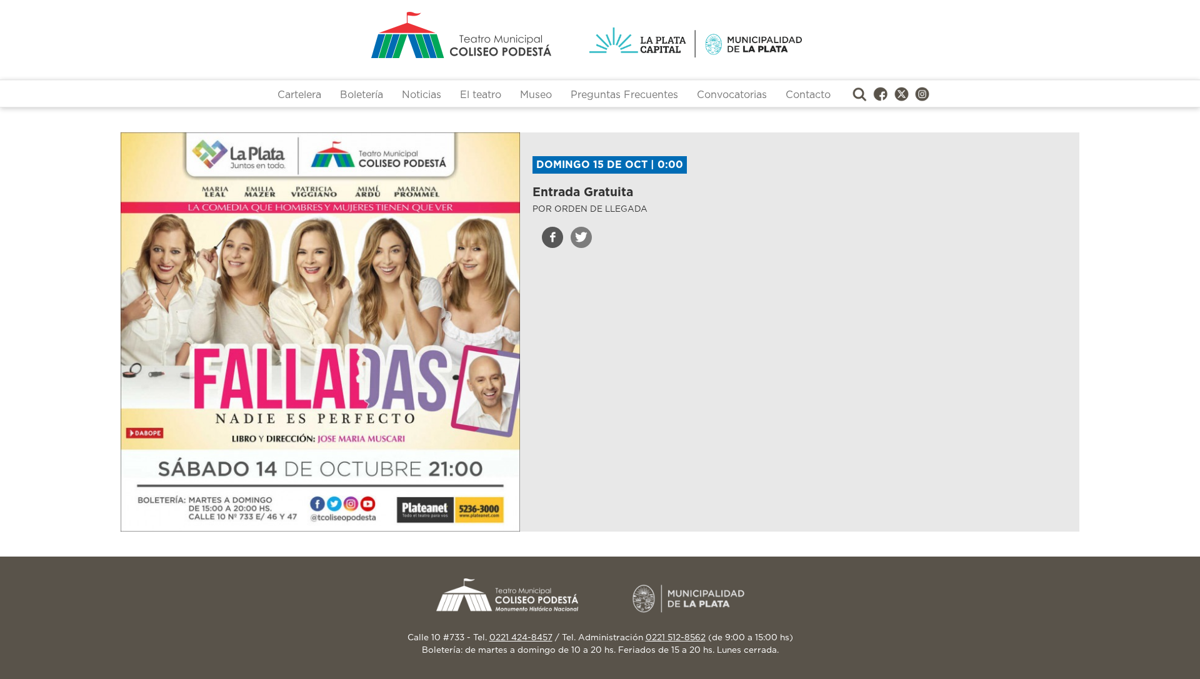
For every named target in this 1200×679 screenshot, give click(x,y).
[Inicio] (412, 35)
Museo (536, 95)
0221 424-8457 (520, 637)
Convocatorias (732, 95)
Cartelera (299, 95)
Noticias (421, 95)
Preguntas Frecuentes (624, 95)
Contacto (808, 95)
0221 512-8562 (676, 637)
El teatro (480, 95)
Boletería (361, 95)
